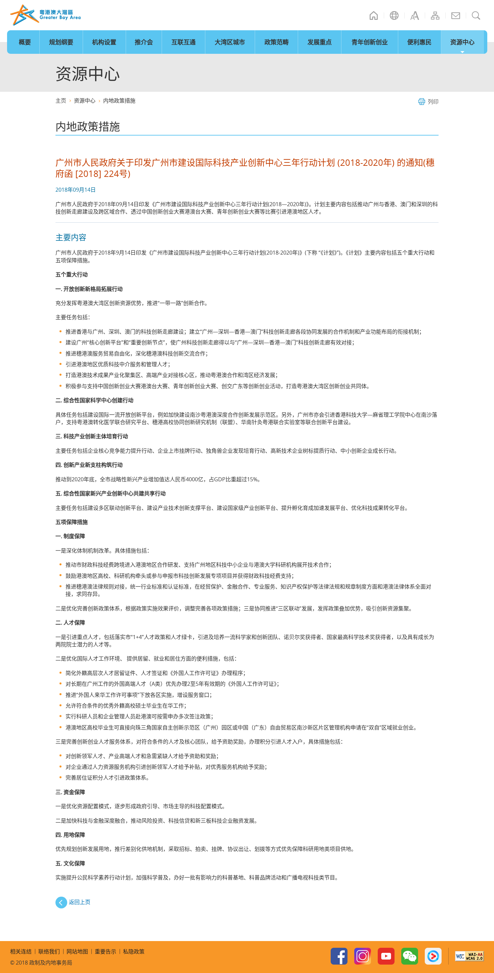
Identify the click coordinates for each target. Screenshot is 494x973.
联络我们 (455, 15)
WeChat (409, 956)
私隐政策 (134, 951)
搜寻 (476, 15)
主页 (373, 15)
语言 (394, 15)
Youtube (386, 956)
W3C (469, 956)
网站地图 (435, 15)
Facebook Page (339, 956)
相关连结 (21, 951)
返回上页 (79, 902)
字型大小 (414, 15)
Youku (433, 956)
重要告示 (105, 951)
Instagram (362, 956)
